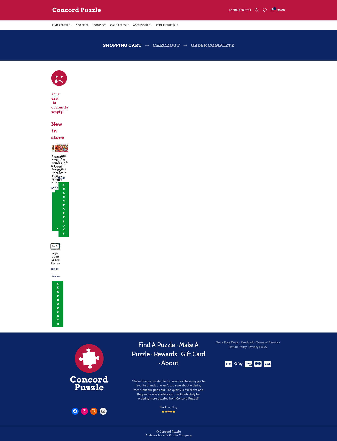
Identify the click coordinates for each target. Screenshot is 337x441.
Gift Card (193, 354)
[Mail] (103, 411)
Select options (63, 209)
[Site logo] (76, 10)
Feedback (247, 342)
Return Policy (238, 347)
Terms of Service (267, 342)
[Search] (257, 10)
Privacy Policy (258, 347)
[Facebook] (75, 411)
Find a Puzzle (156, 345)
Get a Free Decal (227, 342)
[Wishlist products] (265, 10)
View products (57, 304)
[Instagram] (84, 411)
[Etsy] (93, 411)
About (169, 363)
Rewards (165, 354)
